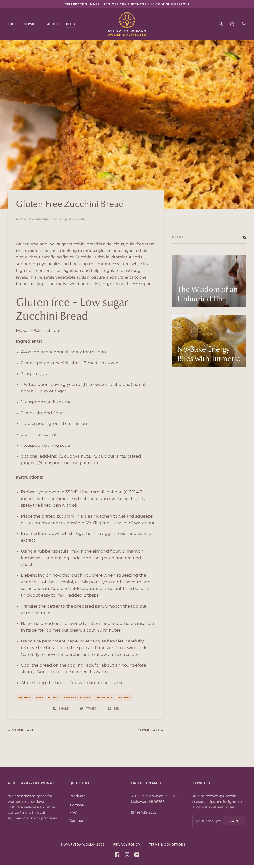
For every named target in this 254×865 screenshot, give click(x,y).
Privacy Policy (126, 844)
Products (77, 796)
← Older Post (21, 730)
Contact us (78, 820)
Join (234, 821)
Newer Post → (150, 730)
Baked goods (47, 697)
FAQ (73, 812)
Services (76, 804)
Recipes (124, 697)
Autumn (24, 697)
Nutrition (104, 697)
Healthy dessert (77, 697)
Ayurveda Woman (79, 844)
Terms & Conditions (167, 844)
